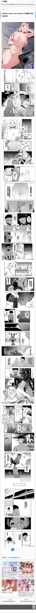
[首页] (33, 601)
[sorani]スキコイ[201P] (7, 592)
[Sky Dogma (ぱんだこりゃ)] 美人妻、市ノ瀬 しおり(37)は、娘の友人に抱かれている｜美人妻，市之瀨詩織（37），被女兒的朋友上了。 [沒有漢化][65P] (26, 596)
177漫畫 (4, 1)
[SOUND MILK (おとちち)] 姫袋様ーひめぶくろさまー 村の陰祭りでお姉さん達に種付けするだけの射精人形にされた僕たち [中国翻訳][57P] (26, 578)
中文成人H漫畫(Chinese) (11, 4)
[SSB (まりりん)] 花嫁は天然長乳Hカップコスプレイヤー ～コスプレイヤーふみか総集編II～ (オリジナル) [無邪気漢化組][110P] (9, 578)
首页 (3, 4)
